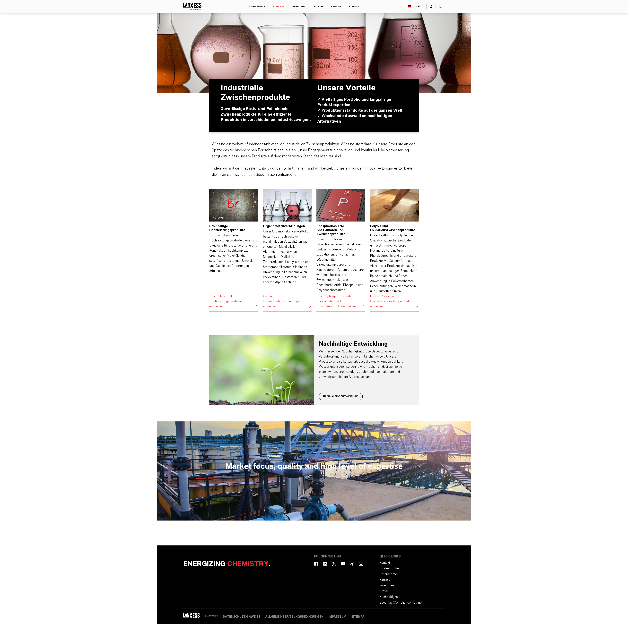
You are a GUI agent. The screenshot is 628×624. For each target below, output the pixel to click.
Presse (318, 6)
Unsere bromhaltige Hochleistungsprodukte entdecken (233, 249)
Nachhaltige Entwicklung (340, 396)
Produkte (279, 6)
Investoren (299, 6)
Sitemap (358, 616)
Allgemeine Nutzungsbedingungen (294, 616)
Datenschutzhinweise (241, 616)
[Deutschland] (409, 6)
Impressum (337, 616)
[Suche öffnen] (440, 6)
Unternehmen (256, 6)
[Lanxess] (193, 616)
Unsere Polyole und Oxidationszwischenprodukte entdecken (394, 249)
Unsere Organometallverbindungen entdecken (287, 249)
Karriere (336, 6)
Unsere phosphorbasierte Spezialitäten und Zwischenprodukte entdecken (340, 249)
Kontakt (354, 6)
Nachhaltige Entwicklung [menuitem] (315, 13)
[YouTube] (343, 564)
